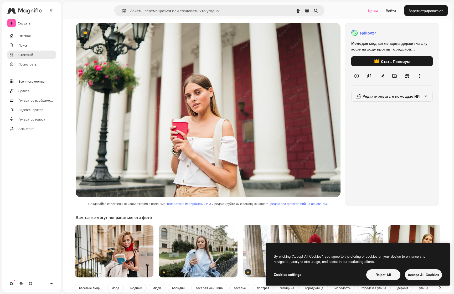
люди (157, 288)
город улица (314, 288)
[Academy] (21, 283)
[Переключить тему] (30, 283)
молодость (342, 288)
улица (423, 288)
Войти (391, 10)
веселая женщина (209, 288)
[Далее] (440, 288)
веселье (240, 288)
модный (136, 288)
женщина (287, 288)
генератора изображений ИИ (189, 203)
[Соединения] (11, 283)
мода (115, 288)
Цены (373, 10)
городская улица (374, 288)
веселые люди (90, 288)
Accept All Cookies (423, 274)
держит (402, 288)
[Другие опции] (419, 76)
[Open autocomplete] (122, 11)
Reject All (383, 274)
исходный (111, 33)
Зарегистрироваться (426, 10)
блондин (178, 288)
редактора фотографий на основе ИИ (298, 203)
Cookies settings (287, 274)
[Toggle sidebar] (51, 10)
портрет (263, 288)
